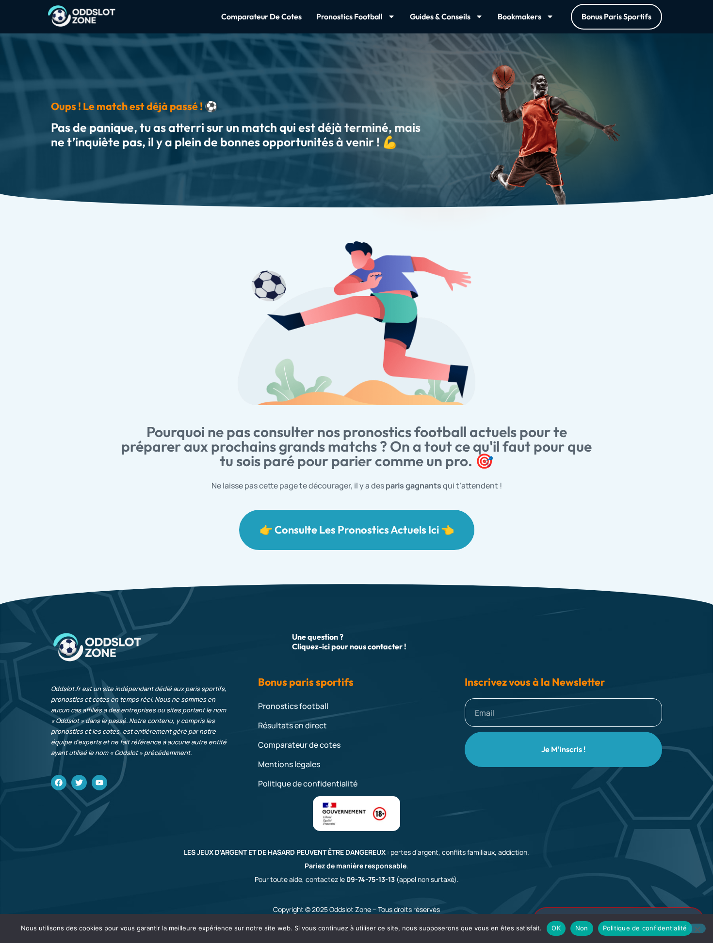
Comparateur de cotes (261, 16)
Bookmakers (519, 16)
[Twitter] (79, 782)
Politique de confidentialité (645, 928)
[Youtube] (99, 782)
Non (581, 928)
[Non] (697, 928)
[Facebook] (58, 782)
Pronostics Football (349, 16)
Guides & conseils (440, 16)
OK (556, 928)
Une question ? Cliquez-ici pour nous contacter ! (349, 641)
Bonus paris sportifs (306, 682)
